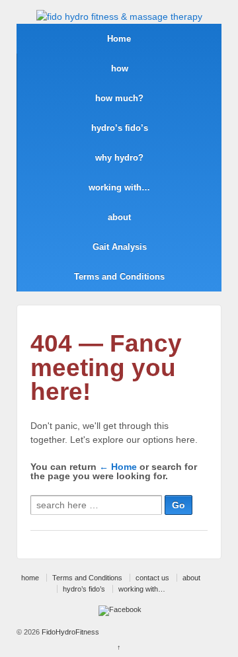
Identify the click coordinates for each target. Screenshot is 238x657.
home (30, 578)
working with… (119, 187)
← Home (118, 466)
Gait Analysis (120, 247)
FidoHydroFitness (69, 632)
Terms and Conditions (119, 277)
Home (119, 39)
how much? (119, 98)
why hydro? (119, 158)
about (119, 217)
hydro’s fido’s (119, 128)
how (119, 68)
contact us (152, 578)
